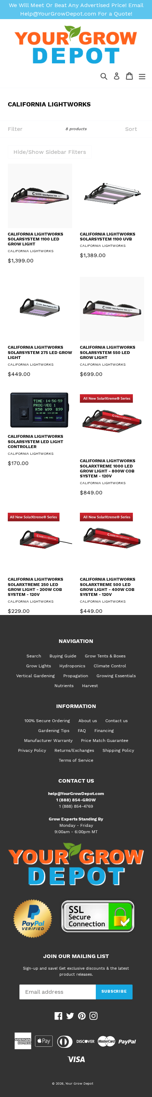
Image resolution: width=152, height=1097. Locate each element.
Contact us (116, 720)
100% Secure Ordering (47, 720)
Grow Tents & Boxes (105, 656)
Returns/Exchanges (74, 750)
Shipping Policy (118, 750)
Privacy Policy (32, 750)
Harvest (90, 685)
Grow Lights (38, 665)
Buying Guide (62, 656)
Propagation (75, 675)
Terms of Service (76, 760)
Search (34, 656)
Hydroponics (72, 665)
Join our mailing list (76, 956)
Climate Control (110, 665)
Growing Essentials (116, 675)
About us (87, 720)
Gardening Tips (53, 730)
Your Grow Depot (79, 1083)
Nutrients (64, 685)
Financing (104, 730)
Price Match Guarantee (104, 740)
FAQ (82, 730)
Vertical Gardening (35, 675)
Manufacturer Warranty (48, 740)
